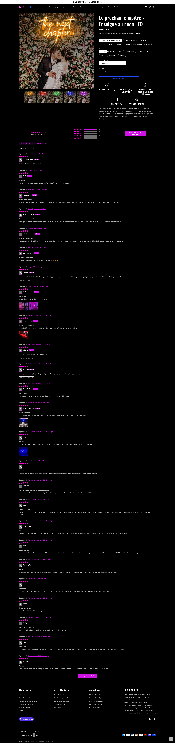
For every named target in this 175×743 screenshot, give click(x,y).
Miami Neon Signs (59, 695)
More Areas (57, 707)
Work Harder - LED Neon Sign (38, 499)
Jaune (122, 55)
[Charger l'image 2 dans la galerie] (43, 97)
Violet (140, 51)
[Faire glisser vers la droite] (92, 97)
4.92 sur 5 (44, 132)
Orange (103, 51)
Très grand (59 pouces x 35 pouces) (138, 44)
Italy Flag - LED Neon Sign (37, 209)
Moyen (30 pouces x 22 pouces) (135, 40)
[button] (101, 7)
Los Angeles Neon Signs (61, 701)
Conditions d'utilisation (26, 698)
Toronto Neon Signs (60, 704)
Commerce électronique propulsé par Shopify (41, 741)
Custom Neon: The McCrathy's (39, 154)
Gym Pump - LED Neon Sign (38, 286)
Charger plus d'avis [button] (87, 676)
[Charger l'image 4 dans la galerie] (70, 97)
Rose (148, 51)
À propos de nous (24, 707)
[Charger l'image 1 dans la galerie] (30, 97)
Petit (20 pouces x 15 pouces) (110, 40)
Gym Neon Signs (94, 707)
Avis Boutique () (43, 143)
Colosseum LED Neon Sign (37, 228)
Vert (120, 51)
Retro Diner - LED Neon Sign (38, 189)
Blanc (102, 55)
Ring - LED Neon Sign (35, 267)
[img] (39, 132)
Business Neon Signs (95, 698)
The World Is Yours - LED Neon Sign (40, 315)
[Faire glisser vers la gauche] (21, 97)
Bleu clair (112, 55)
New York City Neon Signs (62, 698)
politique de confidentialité (27, 704)
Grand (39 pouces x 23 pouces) (111, 44)
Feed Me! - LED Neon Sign (37, 247)
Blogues (21, 711)
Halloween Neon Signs (96, 701)
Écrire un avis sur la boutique (135, 133)
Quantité (101, 68)
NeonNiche (26, 741)
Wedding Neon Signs (95, 695)
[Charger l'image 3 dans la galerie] (56, 97)
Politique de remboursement (28, 701)
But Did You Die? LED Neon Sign (39, 461)
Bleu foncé (130, 51)
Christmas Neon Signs (96, 704)
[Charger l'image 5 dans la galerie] (83, 97)
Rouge (112, 51)
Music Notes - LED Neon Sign (38, 402)
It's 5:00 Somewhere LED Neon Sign (40, 344)
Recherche (22, 695)
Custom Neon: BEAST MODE (38, 170)
